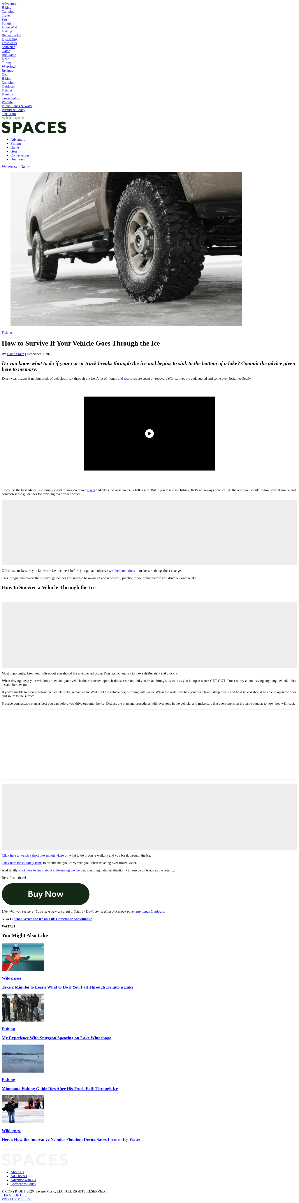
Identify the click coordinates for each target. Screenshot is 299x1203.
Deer (5, 59)
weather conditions (122, 571)
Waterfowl (9, 66)
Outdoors (8, 86)
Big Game (9, 55)
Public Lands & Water (17, 106)
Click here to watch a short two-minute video (33, 855)
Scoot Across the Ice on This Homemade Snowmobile (53, 919)
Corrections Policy (23, 1184)
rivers (91, 490)
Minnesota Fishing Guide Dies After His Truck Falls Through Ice (60, 1088)
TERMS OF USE (14, 1195)
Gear (5, 74)
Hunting (7, 94)
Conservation (11, 98)
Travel (6, 15)
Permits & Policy (13, 110)
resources (130, 378)
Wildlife (7, 102)
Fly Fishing (10, 39)
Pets (4, 19)
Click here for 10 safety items (22, 863)
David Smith (15, 354)
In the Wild (9, 27)
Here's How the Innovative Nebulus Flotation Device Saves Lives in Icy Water (71, 1139)
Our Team (9, 114)
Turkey (7, 63)
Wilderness (9, 167)
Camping (8, 11)
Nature (25, 167)
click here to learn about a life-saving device (49, 870)
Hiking (6, 7)
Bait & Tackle (11, 35)
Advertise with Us (23, 1180)
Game (6, 51)
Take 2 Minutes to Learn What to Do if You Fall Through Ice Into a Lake (67, 987)
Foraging (8, 23)
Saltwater (8, 47)
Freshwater (9, 43)
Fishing (7, 31)
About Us (17, 1172)
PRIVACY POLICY (16, 1199)
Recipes (7, 70)
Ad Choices (19, 1176)
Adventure (9, 3)
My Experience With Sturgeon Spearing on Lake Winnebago (56, 1038)
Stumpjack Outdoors (149, 911)
